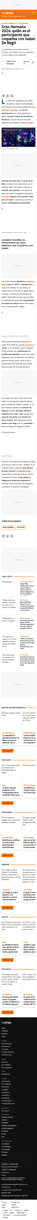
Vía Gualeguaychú (8, 1103)
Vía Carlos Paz (7, 1043)
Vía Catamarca (7, 1067)
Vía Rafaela (6, 1095)
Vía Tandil (5, 1049)
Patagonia (5, 1108)
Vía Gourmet (6, 1149)
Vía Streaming (6, 1147)
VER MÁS (6, 751)
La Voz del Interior (19, 1215)
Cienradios (21, 1213)
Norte (4, 1059)
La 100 (5, 1213)
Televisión (23, 23)
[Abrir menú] (33, 13)
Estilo (4, 1134)
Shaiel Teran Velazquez (11, 62)
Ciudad (11, 1213)
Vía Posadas (6, 1081)
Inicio (3, 1028)
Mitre (26, 1210)
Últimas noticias (7, 1117)
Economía (5, 1123)
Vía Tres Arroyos (8, 1052)
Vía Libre (5, 1152)
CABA (3, 1036)
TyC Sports (7, 1215)
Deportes (5, 1131)
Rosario (4, 1034)
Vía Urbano (5, 1144)
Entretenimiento (9, 23)
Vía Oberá (5, 1089)
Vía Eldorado (6, 1084)
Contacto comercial (9, 1169)
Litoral (4, 1078)
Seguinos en (26, 62)
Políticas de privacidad (10, 1167)
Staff (3, 1175)
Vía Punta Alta (7, 1055)
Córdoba (5, 1031)
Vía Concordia (7, 1101)
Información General (9, 1125)
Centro (4, 1041)
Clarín (5, 1210)
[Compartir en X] (12, 96)
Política (4, 1120)
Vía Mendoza (6, 1074)
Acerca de (5, 1172)
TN (11, 1210)
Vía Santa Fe (6, 1092)
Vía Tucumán (6, 1065)
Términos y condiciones (10, 1164)
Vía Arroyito (6, 1046)
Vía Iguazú (5, 1087)
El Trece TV (18, 1210)
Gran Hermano (8, 527)
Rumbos (4, 1155)
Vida (3, 1137)
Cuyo (3, 1071)
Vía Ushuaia (6, 1111)
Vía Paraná (5, 1098)
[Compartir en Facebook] (3, 96)
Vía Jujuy (5, 1062)
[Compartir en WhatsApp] (7, 96)
